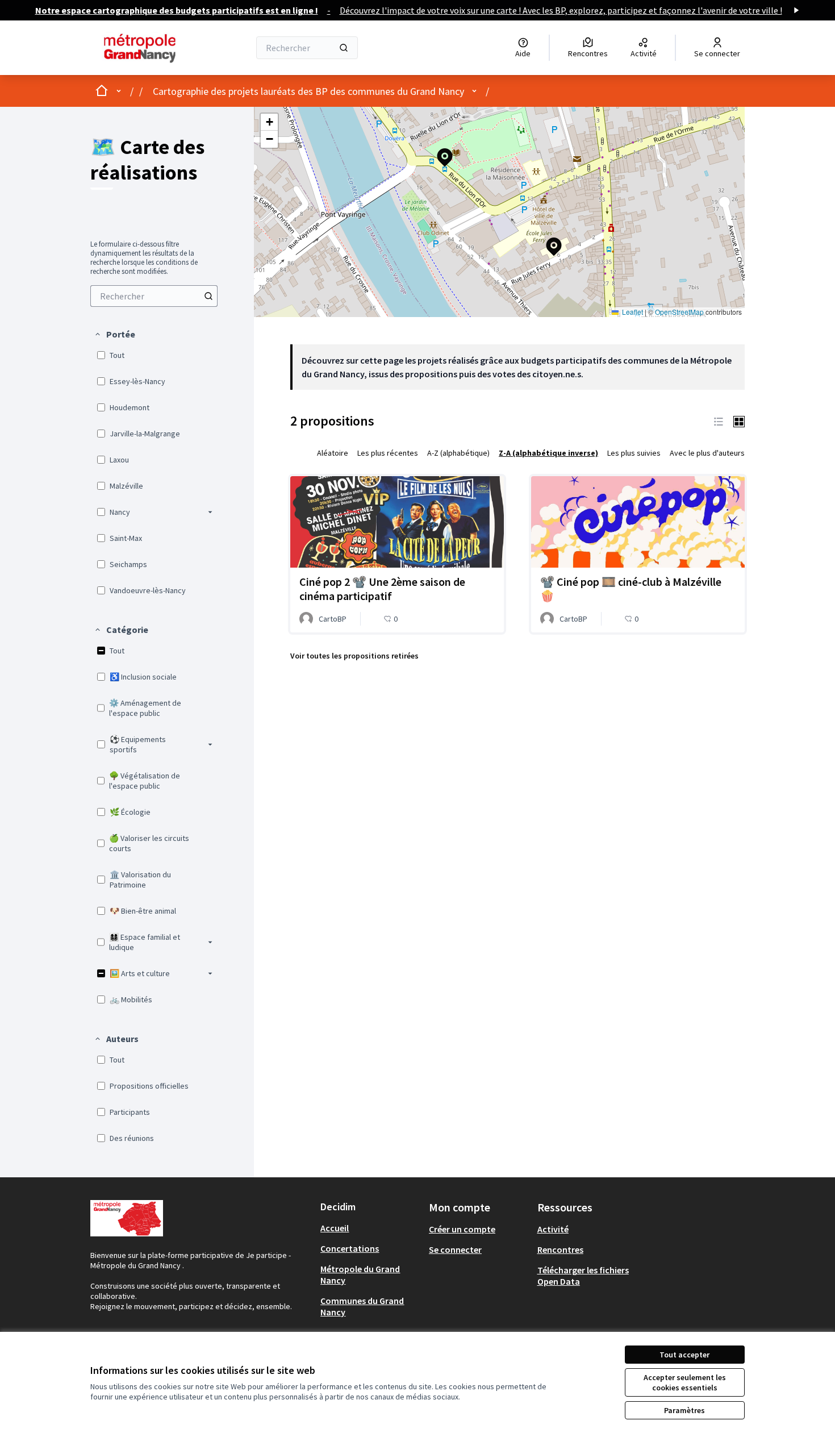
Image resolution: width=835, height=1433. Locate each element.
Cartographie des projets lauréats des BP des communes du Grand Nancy (308, 91)
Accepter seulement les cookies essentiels (685, 1382)
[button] (114, 334)
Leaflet (631, 311)
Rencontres (560, 1249)
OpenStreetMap (679, 311)
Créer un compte (462, 1229)
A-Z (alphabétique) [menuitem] (458, 453)
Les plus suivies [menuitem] (634, 453)
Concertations (349, 1248)
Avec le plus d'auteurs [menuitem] (707, 453)
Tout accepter (684, 1354)
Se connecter (455, 1249)
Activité (553, 1229)
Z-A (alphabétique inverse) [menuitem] (548, 453)
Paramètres (684, 1410)
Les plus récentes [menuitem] (387, 453)
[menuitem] (154, 296)
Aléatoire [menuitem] (332, 453)
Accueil (334, 1228)
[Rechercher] (344, 48)
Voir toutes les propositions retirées (354, 656)
